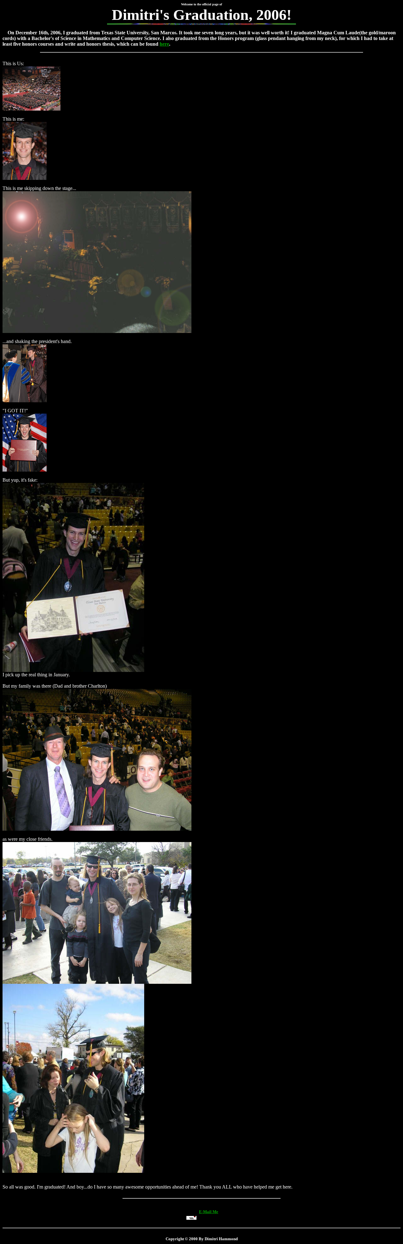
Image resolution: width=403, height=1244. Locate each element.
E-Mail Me (208, 1211)
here (164, 44)
